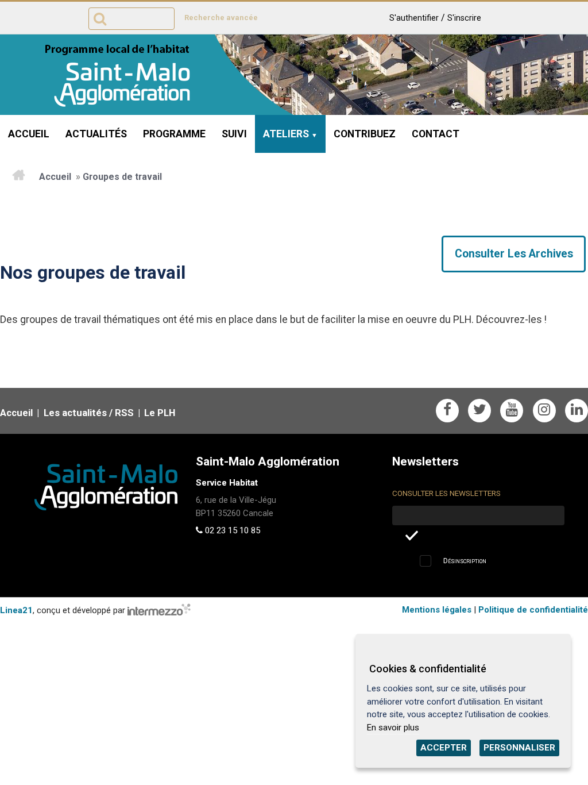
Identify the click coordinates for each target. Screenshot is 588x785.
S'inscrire (464, 18)
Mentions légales (436, 610)
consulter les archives (514, 253)
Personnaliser (519, 747)
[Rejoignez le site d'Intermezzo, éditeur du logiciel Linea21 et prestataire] (159, 610)
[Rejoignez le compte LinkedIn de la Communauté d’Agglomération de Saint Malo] (576, 410)
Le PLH (159, 412)
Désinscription (464, 560)
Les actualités (75, 412)
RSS (124, 412)
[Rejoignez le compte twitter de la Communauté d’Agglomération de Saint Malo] (479, 410)
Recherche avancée (221, 17)
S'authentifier (414, 18)
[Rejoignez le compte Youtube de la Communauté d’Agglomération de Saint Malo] (511, 410)
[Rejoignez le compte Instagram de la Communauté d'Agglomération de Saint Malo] (544, 410)
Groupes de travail (122, 176)
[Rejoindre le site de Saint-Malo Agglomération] (88, 480)
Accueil (55, 176)
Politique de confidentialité (533, 610)
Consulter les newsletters (446, 493)
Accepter (443, 747)
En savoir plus (393, 727)
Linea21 (16, 610)
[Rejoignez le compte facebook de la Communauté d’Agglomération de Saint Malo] (447, 410)
